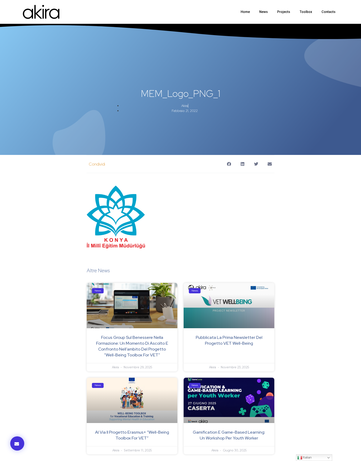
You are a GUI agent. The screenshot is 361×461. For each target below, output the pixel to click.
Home (245, 12)
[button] (17, 443)
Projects (283, 12)
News (263, 12)
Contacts (329, 12)
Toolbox (306, 12)
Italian (307, 457)
